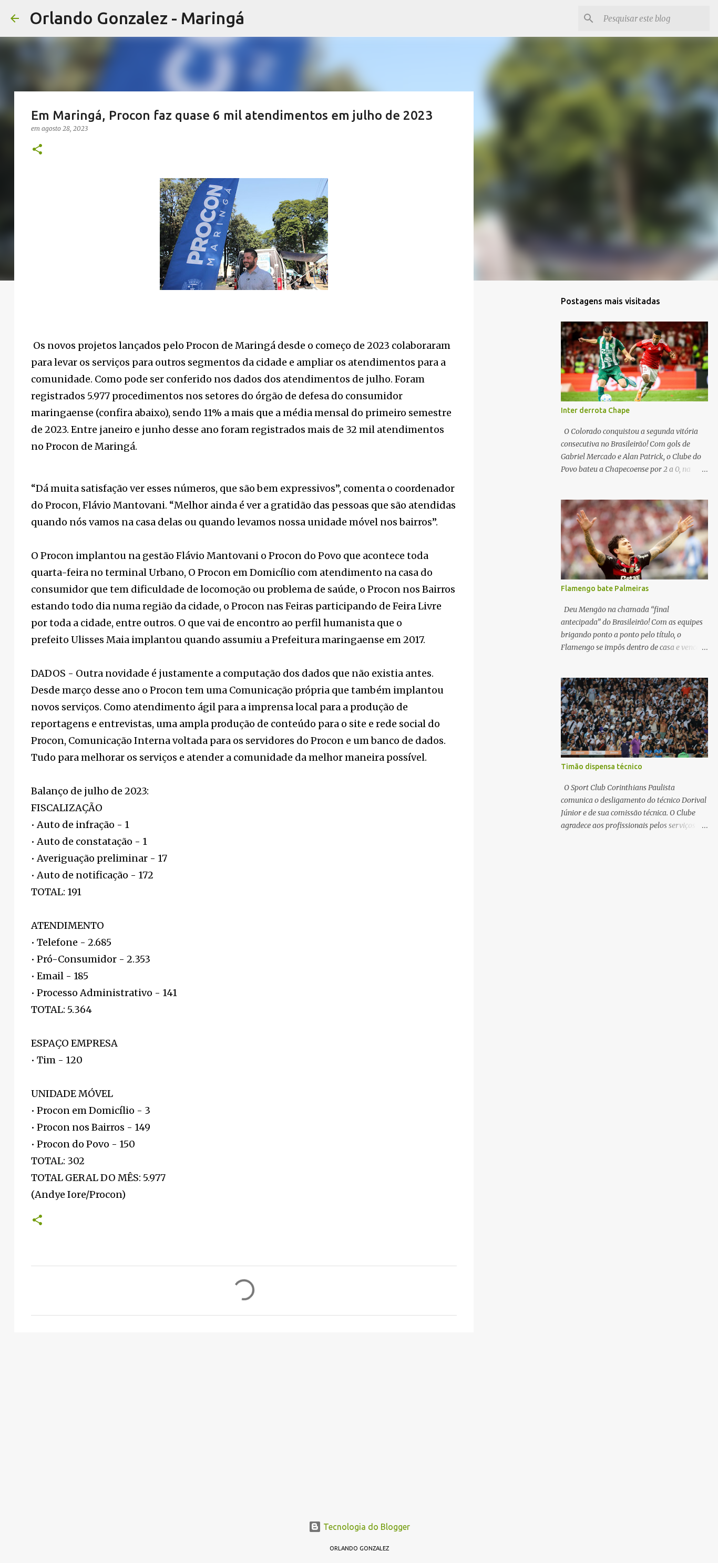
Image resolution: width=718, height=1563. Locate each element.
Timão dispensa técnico (601, 766)
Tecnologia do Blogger (365, 1526)
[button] (37, 150)
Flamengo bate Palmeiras (605, 588)
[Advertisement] (244, 1421)
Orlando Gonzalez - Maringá (136, 17)
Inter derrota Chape (595, 410)
